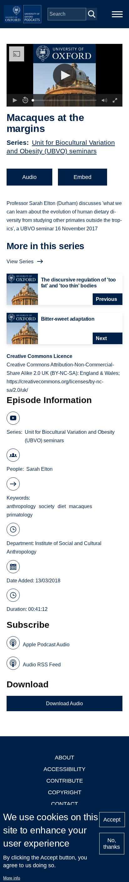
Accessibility (64, 769)
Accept (112, 819)
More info (11, 878)
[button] (64, 75)
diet (62, 506)
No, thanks (111, 843)
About (64, 757)
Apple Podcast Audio (46, 644)
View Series (20, 261)
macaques (80, 506)
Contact (64, 804)
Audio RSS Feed (42, 664)
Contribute (64, 781)
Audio (29, 177)
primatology (20, 514)
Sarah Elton (39, 469)
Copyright (64, 792)
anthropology (21, 506)
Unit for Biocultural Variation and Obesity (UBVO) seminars (70, 436)
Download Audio (64, 703)
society (46, 506)
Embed (82, 177)
